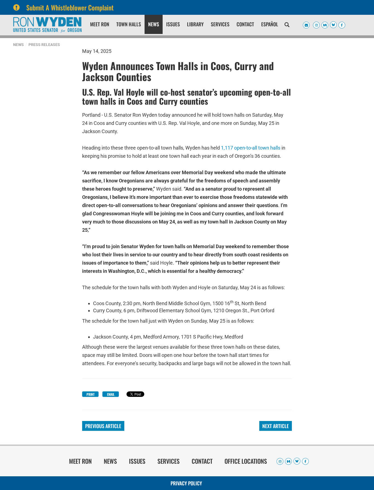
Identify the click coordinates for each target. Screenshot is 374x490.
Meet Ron (99, 24)
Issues (173, 24)
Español (269, 24)
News (153, 24)
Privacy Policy (186, 483)
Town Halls (128, 24)
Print (90, 394)
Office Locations (246, 461)
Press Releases (44, 44)
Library (195, 24)
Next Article (275, 425)
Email (110, 394)
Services (220, 24)
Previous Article (103, 425)
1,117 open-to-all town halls (250, 148)
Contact (245, 24)
